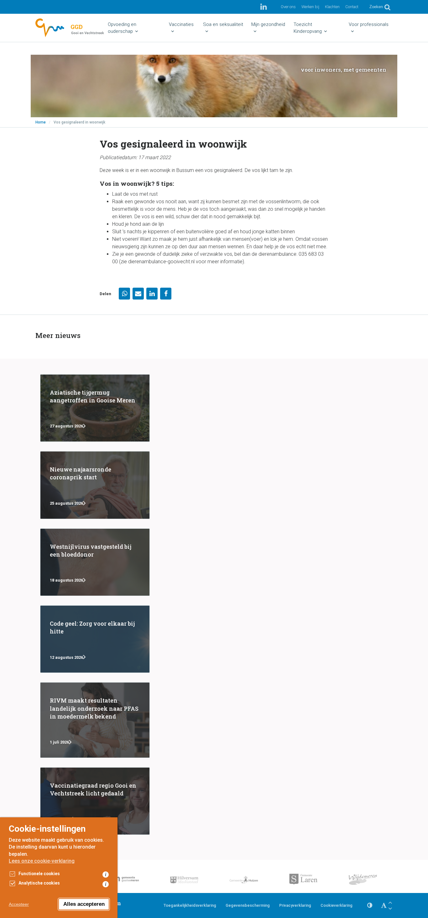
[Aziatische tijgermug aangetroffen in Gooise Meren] (94, 408)
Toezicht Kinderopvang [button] (308, 28)
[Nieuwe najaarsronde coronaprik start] (94, 484)
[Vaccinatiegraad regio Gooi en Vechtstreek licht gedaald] (94, 801)
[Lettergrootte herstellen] (384, 905)
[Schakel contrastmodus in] (369, 905)
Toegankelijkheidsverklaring (190, 905)
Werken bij (310, 6)
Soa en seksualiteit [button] (223, 24)
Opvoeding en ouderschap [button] (122, 28)
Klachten (332, 6)
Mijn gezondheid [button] (268, 24)
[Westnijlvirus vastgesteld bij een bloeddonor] (94, 562)
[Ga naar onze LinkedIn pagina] (263, 7)
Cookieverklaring (336, 905)
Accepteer (19, 904)
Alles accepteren (84, 904)
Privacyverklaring (295, 905)
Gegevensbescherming (248, 905)
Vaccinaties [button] (181, 24)
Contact (351, 6)
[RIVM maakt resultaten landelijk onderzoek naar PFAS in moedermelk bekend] (94, 720)
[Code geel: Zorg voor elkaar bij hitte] (94, 639)
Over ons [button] (288, 6)
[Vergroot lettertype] (390, 902)
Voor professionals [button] (369, 24)
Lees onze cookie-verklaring (42, 861)
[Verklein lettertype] (390, 908)
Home (40, 122)
